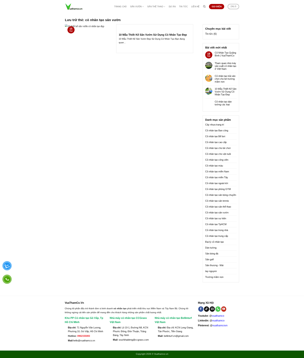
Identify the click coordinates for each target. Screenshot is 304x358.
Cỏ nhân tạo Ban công (216, 130)
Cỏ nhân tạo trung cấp (216, 236)
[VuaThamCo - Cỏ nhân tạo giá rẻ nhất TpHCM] (79, 6)
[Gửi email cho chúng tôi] (212, 309)
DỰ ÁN (172, 6)
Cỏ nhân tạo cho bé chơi (218, 148)
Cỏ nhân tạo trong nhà (216, 230)
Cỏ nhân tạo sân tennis (217, 200)
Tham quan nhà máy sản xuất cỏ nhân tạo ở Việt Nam (225, 66)
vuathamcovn (220, 325)
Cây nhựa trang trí (214, 124)
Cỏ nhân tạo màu (214, 165)
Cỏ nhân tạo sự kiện (215, 218)
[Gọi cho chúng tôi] (218, 309)
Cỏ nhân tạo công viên (216, 159)
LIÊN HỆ (195, 6)
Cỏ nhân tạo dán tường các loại (223, 103)
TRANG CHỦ (120, 6)
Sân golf (209, 259)
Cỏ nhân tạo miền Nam (217, 171)
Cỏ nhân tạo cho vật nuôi (218, 154)
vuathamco (218, 315)
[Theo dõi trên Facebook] (200, 309)
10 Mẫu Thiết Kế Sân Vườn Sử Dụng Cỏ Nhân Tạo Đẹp (153, 34)
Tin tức (209, 33)
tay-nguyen (211, 271)
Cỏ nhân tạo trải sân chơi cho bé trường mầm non (225, 79)
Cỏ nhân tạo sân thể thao (218, 206)
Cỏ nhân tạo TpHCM (216, 224)
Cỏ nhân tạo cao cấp (216, 142)
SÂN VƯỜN (136, 6)
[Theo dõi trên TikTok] (206, 309)
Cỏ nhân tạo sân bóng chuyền (220, 195)
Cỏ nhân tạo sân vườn (216, 212)
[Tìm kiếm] (204, 6)
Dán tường (210, 247)
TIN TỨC (183, 6)
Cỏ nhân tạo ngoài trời (216, 183)
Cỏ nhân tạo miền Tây (216, 177)
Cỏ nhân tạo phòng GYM (218, 189)
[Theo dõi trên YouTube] (223, 309)
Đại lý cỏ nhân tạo (214, 241)
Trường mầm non (214, 277)
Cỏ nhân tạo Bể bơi (215, 136)
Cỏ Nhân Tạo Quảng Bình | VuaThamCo (225, 54)
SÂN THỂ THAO (155, 6)
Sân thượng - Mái (214, 265)
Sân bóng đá (211, 253)
